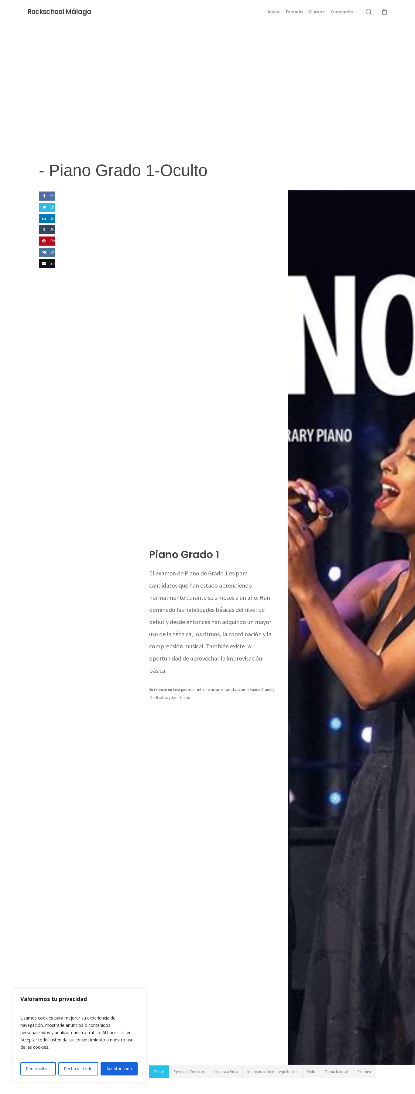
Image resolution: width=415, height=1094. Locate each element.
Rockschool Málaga (59, 12)
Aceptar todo (119, 1069)
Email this (58, 263)
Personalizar (38, 1069)
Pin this (56, 240)
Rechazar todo (78, 1069)
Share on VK (60, 252)
